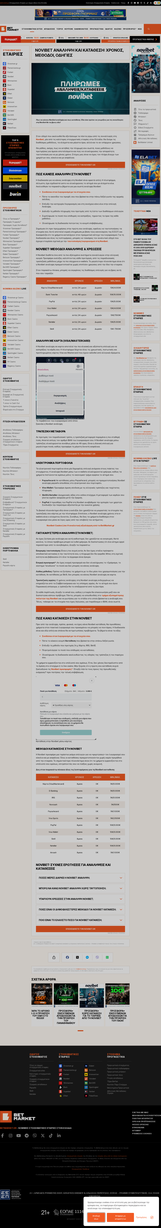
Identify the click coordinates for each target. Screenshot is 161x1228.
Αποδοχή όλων (96, 1217)
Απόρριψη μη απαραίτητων (120, 1217)
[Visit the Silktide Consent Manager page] (152, 1217)
